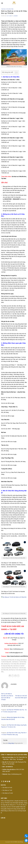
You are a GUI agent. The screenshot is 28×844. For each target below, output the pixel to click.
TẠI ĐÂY (13, 629)
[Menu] (2, 3)
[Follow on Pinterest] (9, 781)
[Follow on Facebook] (1, 781)
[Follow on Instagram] (3, 781)
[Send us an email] (7, 781)
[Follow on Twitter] (5, 781)
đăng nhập (11, 743)
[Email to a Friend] (15, 675)
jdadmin (15, 15)
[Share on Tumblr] (18, 675)
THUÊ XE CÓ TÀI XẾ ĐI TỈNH (7, 9)
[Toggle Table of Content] (15, 72)
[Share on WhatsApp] (9, 675)
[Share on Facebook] (12, 675)
